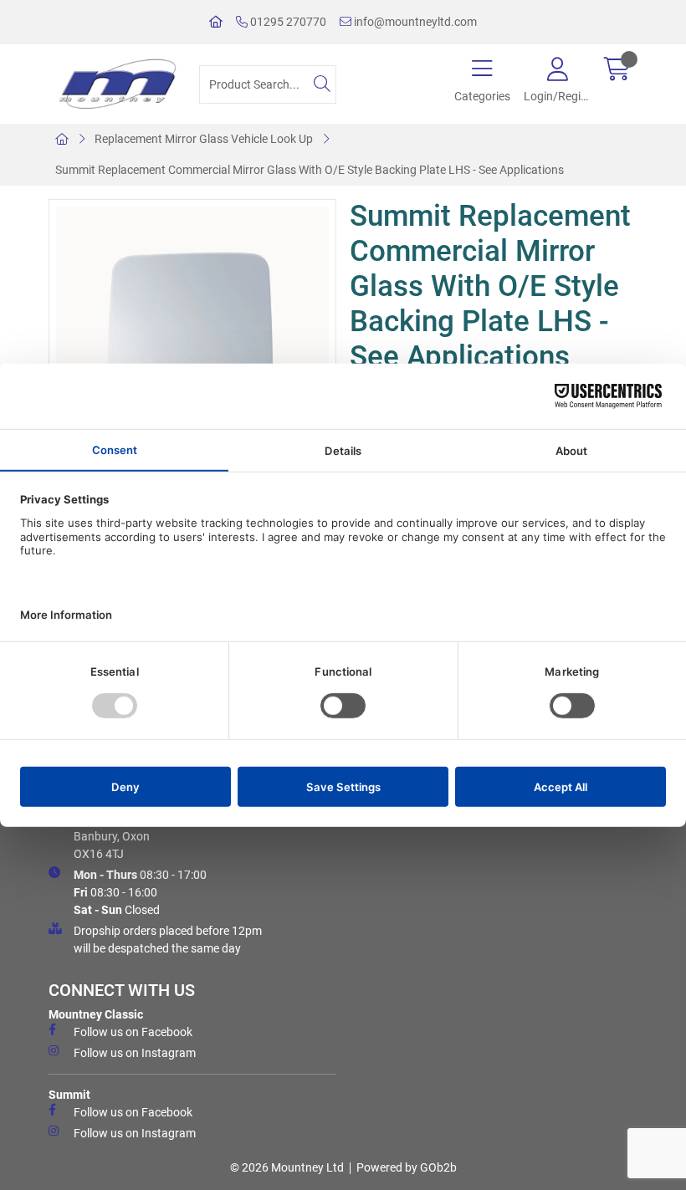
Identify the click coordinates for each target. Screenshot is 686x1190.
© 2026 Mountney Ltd (287, 1167)
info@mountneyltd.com (414, 21)
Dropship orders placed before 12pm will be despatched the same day (168, 939)
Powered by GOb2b (406, 1167)
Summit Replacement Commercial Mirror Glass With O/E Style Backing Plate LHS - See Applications (309, 169)
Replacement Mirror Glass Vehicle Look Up (204, 139)
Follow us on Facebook (133, 1032)
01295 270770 (287, 21)
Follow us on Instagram (135, 1053)
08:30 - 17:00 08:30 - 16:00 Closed (140, 892)
